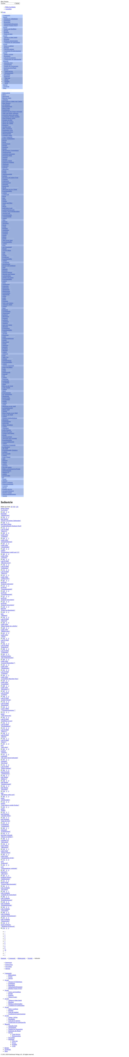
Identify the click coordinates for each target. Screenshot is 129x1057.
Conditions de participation (12, 42)
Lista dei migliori (13, 1012)
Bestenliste (11, 985)
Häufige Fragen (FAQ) (11, 25)
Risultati (10, 1010)
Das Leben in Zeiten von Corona (12, 101)
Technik (30, 958)
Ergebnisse (11, 983)
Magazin (7, 1024)
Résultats (11, 1002)
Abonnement (12, 1027)
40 (11, 507)
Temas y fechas (12, 1017)
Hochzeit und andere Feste (10, 177)
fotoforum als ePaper (10, 68)
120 (17, 507)
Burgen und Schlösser (8, 265)
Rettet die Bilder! (7, 367)
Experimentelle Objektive (10, 450)
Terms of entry (12, 997)
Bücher (7, 1048)
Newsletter (8, 966)
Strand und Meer (7, 203)
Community (11, 958)
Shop (4, 88)
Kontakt (14, 1044)
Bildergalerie (21, 958)
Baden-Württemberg (8, 138)
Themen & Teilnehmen (15, 982)
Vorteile (4, 496)
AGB (13, 1046)
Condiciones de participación (12, 59)
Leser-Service (16, 1034)
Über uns (15, 1041)
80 (14, 507)
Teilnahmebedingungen (15, 987)
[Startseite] (3, 12)
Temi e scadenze (13, 1009)
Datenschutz (9, 964)
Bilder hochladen (10, 7)
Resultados (11, 1019)
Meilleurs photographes (15, 1004)
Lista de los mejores (14, 1021)
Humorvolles (6, 475)
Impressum (8, 962)
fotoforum (11, 1039)
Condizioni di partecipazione (12, 51)
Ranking (10, 995)
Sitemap (7, 968)
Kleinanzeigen (16, 1036)
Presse (14, 1043)
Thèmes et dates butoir (15, 1000)
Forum (10, 976)
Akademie (8, 1049)
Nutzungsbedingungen (9, 494)
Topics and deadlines (10, 29)
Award (7, 980)
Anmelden (8, 9)
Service (10, 978)
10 (5, 950)
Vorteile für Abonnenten (15, 1029)
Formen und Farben (8, 433)
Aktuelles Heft (12, 1026)
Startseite (3, 958)
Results (10, 993)
